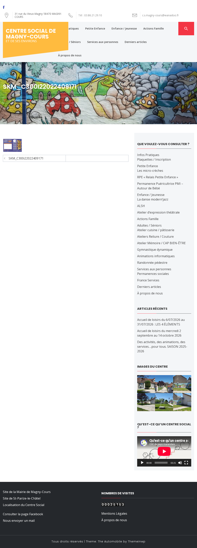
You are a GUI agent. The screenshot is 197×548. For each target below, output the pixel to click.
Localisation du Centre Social (23, 505)
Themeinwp (136, 541)
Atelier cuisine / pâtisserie (155, 230)
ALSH (141, 206)
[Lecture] (142, 463)
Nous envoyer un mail (19, 520)
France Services (148, 280)
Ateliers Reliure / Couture (155, 236)
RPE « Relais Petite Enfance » (157, 177)
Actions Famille (153, 28)
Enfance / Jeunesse (124, 28)
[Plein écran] (186, 463)
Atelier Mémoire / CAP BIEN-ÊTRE (161, 243)
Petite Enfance (95, 28)
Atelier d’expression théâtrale (158, 212)
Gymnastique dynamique (155, 249)
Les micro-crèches (150, 170)
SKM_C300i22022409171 (26, 158)
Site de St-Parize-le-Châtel (21, 498)
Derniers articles (136, 42)
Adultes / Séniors (69, 42)
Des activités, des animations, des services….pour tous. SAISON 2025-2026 (162, 346)
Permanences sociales (153, 274)
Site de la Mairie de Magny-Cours (27, 492)
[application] (164, 451)
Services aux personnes (102, 42)
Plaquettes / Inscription (154, 159)
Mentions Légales (114, 513)
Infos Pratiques (68, 28)
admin (37, 100)
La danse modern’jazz (152, 199)
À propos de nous (69, 55)
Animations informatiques (156, 256)
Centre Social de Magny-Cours (31, 33)
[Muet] (180, 463)
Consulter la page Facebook (23, 514)
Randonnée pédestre (152, 262)
